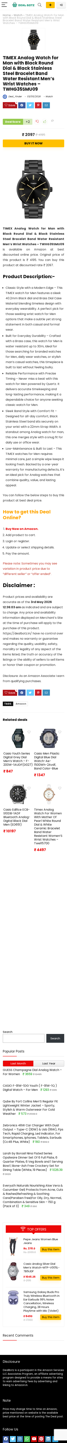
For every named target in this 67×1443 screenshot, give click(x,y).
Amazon (21, 703)
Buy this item (50, 1249)
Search (7, 1032)
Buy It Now (33, 143)
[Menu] (4, 5)
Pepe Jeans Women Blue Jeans (40, 1241)
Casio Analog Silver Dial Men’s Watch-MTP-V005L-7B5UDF (41, 1267)
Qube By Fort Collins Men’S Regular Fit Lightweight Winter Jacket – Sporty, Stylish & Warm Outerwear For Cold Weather (30, 1107)
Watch (18, 15)
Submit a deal (50, 5)
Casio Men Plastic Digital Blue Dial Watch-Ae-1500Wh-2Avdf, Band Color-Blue (47, 761)
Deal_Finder (15, 96)
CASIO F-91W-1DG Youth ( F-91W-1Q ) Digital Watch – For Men (30, 1088)
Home (7, 15)
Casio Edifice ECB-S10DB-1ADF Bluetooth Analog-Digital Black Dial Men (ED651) (16, 817)
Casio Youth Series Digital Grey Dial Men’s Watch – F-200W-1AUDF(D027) (18, 759)
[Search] (39, 5)
